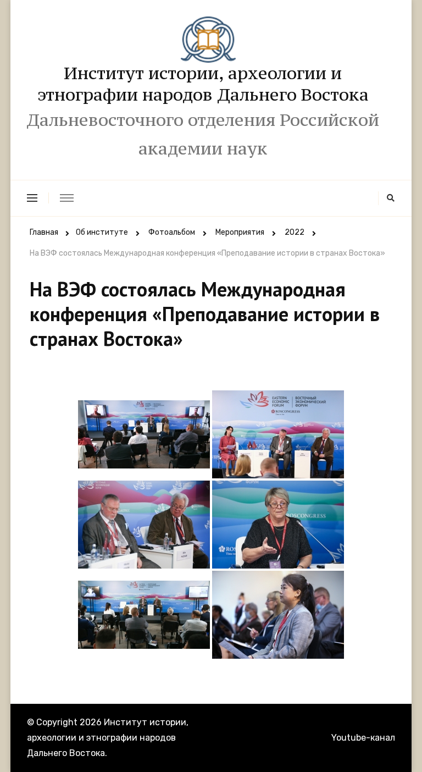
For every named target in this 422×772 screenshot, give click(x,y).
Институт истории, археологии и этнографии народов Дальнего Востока (203, 84)
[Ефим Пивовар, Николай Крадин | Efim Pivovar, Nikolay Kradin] (144, 525)
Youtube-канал (363, 737)
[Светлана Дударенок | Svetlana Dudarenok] (278, 525)
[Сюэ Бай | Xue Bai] (278, 615)
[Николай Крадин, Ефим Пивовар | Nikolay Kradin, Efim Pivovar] (144, 615)
